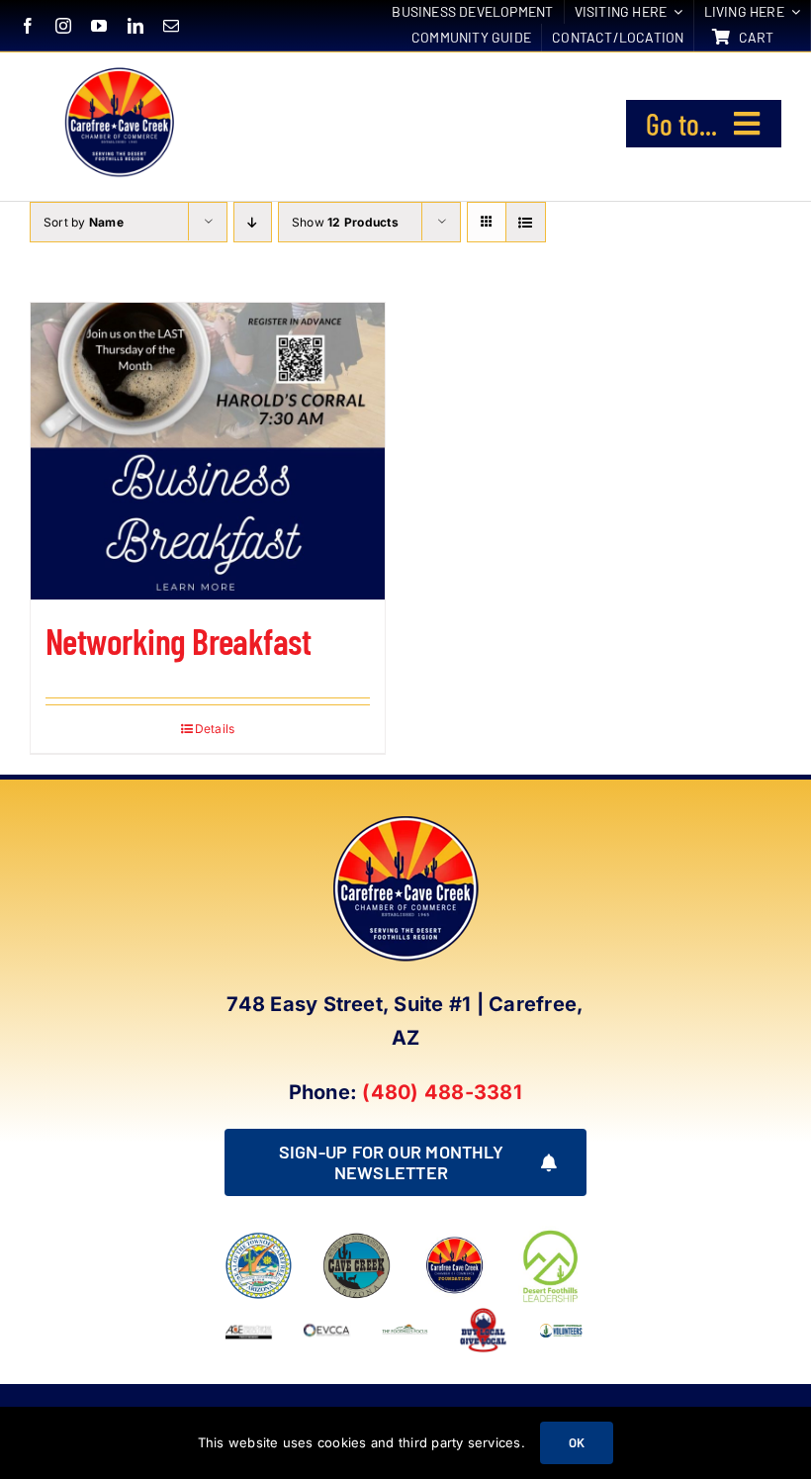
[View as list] (525, 222)
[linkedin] (135, 26)
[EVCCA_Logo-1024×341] (327, 1314)
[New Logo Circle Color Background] (118, 70)
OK (577, 1442)
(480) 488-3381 (441, 1092)
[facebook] (28, 26)
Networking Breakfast (178, 640)
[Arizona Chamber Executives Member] (249, 1314)
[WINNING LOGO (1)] (561, 1326)
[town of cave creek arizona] (356, 1239)
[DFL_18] (552, 1234)
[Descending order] (252, 222)
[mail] (171, 26)
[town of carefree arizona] (259, 1239)
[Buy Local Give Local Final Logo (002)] (483, 1314)
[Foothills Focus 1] (405, 1330)
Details (215, 728)
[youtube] (99, 26)
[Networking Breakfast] (208, 451)
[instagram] (63, 26)
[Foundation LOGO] (454, 1239)
